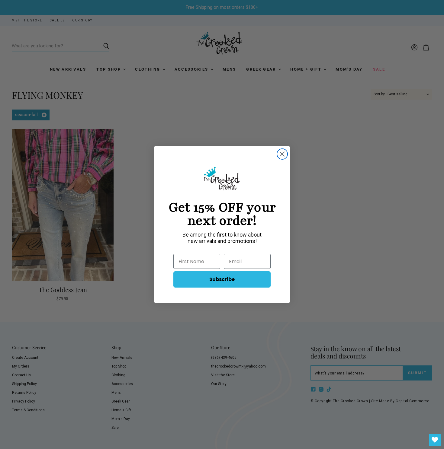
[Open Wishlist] (435, 440)
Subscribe (222, 279)
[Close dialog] (282, 154)
